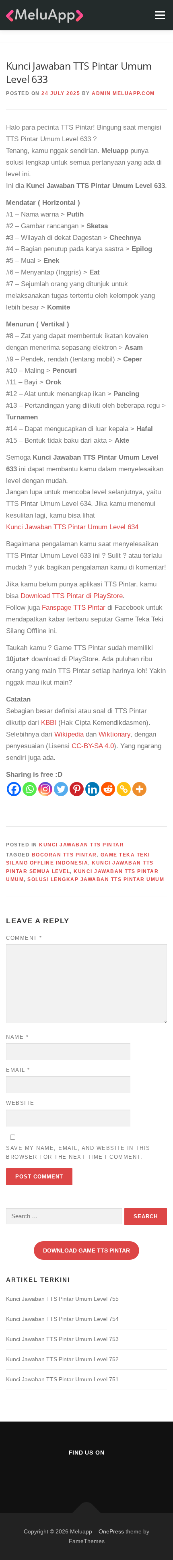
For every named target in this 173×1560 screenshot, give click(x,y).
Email (18, 1070)
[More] (139, 789)
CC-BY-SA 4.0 (93, 746)
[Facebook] (14, 789)
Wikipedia (69, 734)
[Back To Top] (86, 1512)
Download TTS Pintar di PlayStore (72, 596)
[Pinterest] (77, 789)
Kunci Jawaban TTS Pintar (81, 845)
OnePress (111, 1531)
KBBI (48, 722)
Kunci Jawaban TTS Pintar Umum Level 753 (62, 1339)
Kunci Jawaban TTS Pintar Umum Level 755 (62, 1299)
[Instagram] (45, 789)
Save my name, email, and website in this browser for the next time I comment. (78, 1152)
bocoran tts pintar (64, 855)
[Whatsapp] (30, 789)
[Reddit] (108, 789)
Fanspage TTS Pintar (73, 607)
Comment (24, 938)
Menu (160, 15)
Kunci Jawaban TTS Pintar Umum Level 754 (62, 1319)
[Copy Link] (124, 789)
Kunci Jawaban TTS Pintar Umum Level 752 (62, 1359)
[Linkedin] (92, 789)
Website (20, 1103)
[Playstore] (106, 1474)
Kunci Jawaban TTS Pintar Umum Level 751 (62, 1379)
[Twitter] (61, 789)
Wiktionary (114, 734)
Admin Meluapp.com (123, 93)
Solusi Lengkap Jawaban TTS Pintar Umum (95, 879)
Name (17, 1037)
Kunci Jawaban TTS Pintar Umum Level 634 (72, 527)
